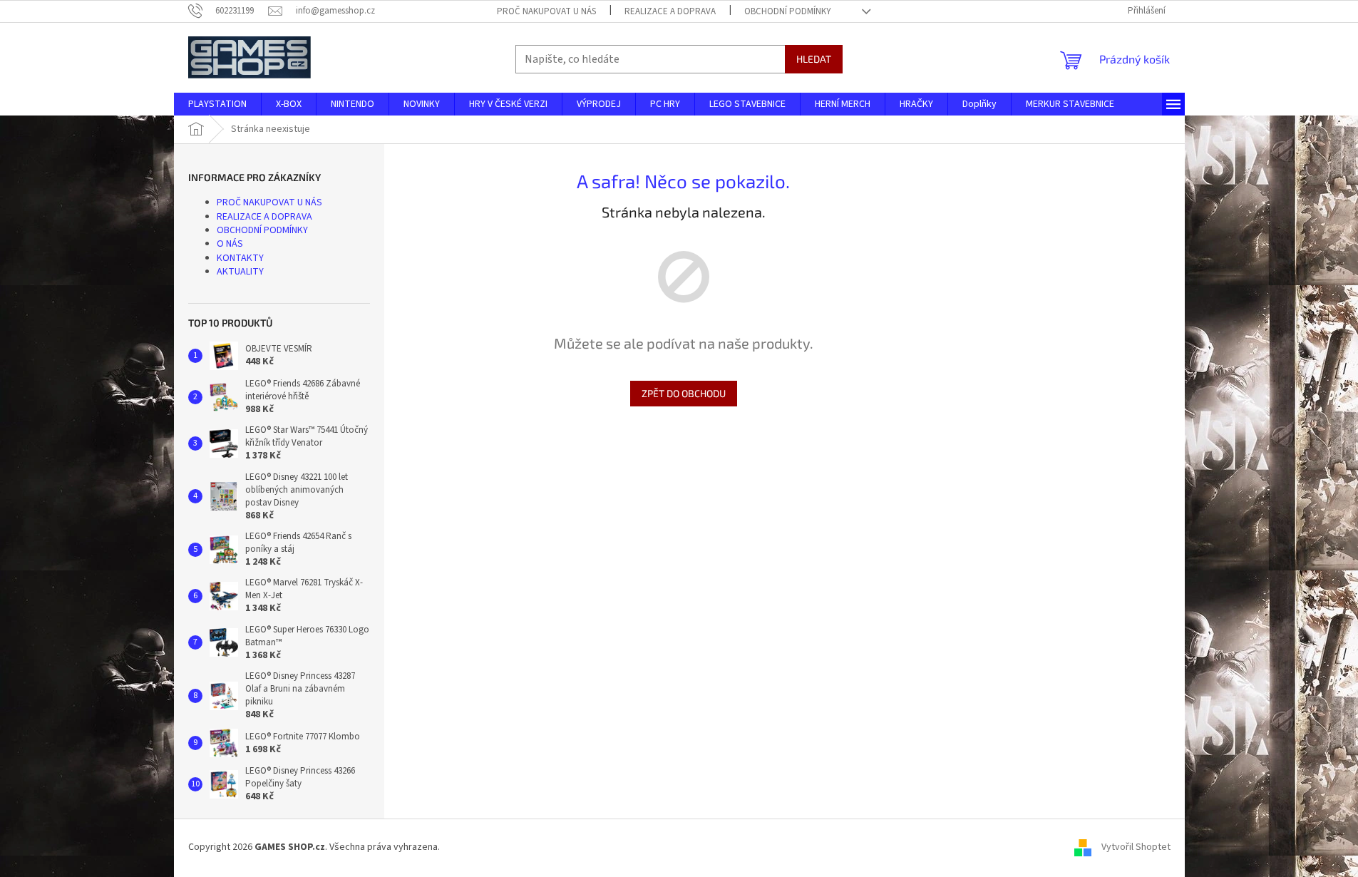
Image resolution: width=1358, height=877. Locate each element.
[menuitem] (217, 104)
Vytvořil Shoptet (1136, 848)
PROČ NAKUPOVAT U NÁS (546, 11)
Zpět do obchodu (684, 393)
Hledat (813, 59)
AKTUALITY (240, 272)
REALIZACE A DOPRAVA (670, 11)
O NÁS (230, 244)
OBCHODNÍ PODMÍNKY (787, 11)
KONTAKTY (240, 258)
